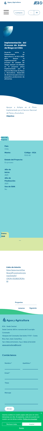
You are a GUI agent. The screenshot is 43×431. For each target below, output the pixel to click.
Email (7, 373)
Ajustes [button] (21, 428)
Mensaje (8, 393)
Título (7, 383)
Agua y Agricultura (14, 2)
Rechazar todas (11, 424)
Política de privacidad (30, 419)
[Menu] (6, 12)
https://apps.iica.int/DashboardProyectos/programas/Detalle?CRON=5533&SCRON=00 (16, 275)
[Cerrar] (40, 414)
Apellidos (27, 363)
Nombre (8, 363)
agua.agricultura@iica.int (11, 345)
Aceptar (31, 424)
